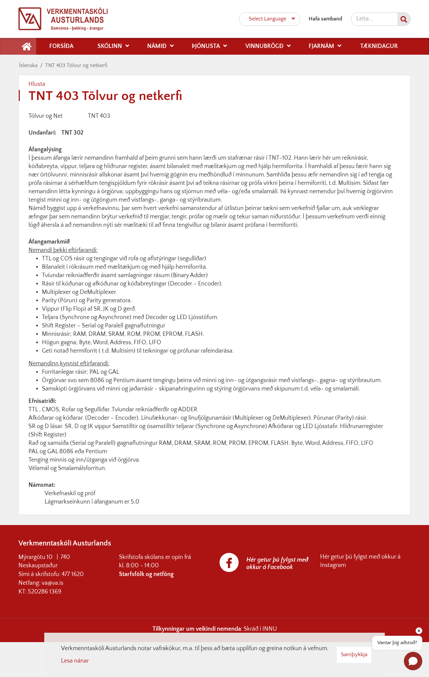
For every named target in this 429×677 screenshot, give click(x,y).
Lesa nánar (75, 661)
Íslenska (28, 65)
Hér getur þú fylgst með (350, 557)
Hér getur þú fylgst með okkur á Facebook (277, 564)
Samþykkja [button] (354, 655)
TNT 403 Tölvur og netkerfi (76, 65)
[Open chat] (413, 661)
